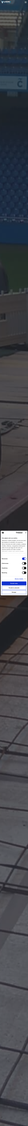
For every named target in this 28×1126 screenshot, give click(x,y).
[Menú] (26, 2)
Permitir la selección (14, 587)
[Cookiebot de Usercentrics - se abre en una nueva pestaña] (16, 533)
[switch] (24, 563)
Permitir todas (14, 583)
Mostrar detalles (19, 578)
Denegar (14, 592)
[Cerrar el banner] (25, 532)
